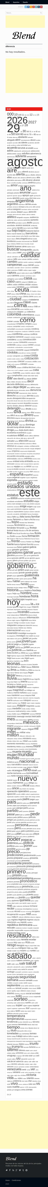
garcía (37, 552)
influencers (22, 618)
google (26, 570)
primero (16, 871)
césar (12, 291)
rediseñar (34, 914)
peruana (23, 828)
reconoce (35, 909)
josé (18, 641)
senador (35, 980)
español (28, 474)
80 (35, 134)
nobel (39, 770)
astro (8, 212)
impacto (35, 607)
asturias (13, 212)
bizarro (9, 239)
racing (9, 903)
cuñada (25, 375)
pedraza (10, 817)
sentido (21, 983)
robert (9, 948)
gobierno (20, 565)
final (9, 533)
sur (28, 1008)
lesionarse (24, 664)
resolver (24, 928)
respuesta (27, 930)
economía (11, 433)
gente (21, 558)
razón (24, 903)
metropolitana (11, 723)
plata (27, 834)
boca (18, 238)
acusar (36, 148)
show (30, 988)
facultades (35, 514)
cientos (20, 296)
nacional (27, 761)
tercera (36, 1022)
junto (9, 650)
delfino (33, 387)
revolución (10, 942)
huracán (27, 604)
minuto (9, 741)
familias (10, 520)
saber (34, 958)
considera (11, 339)
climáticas (30, 306)
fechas (38, 519)
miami (10, 726)
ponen (21, 846)
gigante (37, 558)
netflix (9, 771)
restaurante (34, 930)
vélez (35, 1064)
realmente (19, 906)
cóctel (31, 309)
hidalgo (21, 587)
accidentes (31, 143)
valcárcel (11, 1061)
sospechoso (31, 1000)
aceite (9, 145)
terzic (30, 1024)
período (18, 822)
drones (16, 430)
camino (20, 262)
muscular (37, 758)
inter (25, 628)
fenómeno (19, 525)
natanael (25, 765)
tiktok (35, 1028)
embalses (27, 446)
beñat (22, 236)
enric (38, 458)
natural (31, 764)
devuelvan (10, 412)
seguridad (27, 977)
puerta (24, 895)
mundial (25, 754)
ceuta (22, 289)
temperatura (16, 1016)
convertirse (11, 350)
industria (24, 615)
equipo (17, 466)
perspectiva (10, 828)
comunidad (11, 329)
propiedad (14, 884)
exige (23, 506)
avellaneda (34, 225)
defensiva (27, 384)
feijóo (15, 522)
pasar (11, 814)
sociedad (36, 993)
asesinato (24, 209)
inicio (34, 620)
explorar (32, 509)
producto (10, 882)
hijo (30, 587)
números (18, 782)
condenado (10, 331)
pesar (34, 828)
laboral (36, 653)
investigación (31, 633)
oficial (25, 785)
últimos (22, 1050)
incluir (8, 615)
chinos (28, 294)
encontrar (23, 453)
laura (13, 658)
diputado (36, 415)
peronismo (30, 822)
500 (17, 134)
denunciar (13, 392)
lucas (29, 682)
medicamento (11, 711)
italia (8, 638)
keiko (9, 653)
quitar (36, 900)
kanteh (24, 650)
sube (14, 1003)
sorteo (20, 999)
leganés (32, 658)
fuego (37, 541)
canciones (28, 267)
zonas (29, 1089)
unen (31, 1050)
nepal (35, 767)
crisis (11, 366)
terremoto (22, 1024)
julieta (32, 647)
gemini (29, 555)
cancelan (17, 267)
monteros (34, 744)
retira (34, 937)
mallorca (10, 693)
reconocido (10, 911)
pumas (10, 897)
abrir (18, 139)
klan (27, 653)
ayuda (20, 228)
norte (13, 776)
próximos (27, 889)
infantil (35, 615)
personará (33, 825)
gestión (32, 558)
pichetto (36, 831)
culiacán (32, 373)
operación (12, 791)
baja (36, 228)
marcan (20, 698)
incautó (15, 612)
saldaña (36, 960)
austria (24, 223)
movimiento (33, 749)
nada (37, 762)
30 (24, 131)
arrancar (15, 207)
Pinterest (41, 7)
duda (21, 430)
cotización (31, 358)
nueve (9, 780)
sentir (25, 983)
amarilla (13, 183)
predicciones (15, 855)
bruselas (27, 244)
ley (8, 667)
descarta (20, 401)
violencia (17, 1081)
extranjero (23, 514)
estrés (38, 498)
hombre (26, 593)
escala (9, 469)
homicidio (16, 597)
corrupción (16, 356)
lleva (18, 675)
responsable (19, 930)
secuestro (19, 974)
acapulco (9, 143)
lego (22, 661)
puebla (25, 892)
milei (11, 731)
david (21, 378)
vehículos (20, 1064)
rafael (13, 903)
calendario (15, 256)
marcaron (25, 698)
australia (11, 223)
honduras (24, 596)
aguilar (28, 168)
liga (8, 670)
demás (16, 390)
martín (9, 703)
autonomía (36, 223)
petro (23, 831)
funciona (36, 544)
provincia (27, 886)
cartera (20, 279)
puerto (29, 894)
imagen (29, 607)
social (28, 993)
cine (40, 296)
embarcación (34, 446)
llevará (26, 676)
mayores (30, 706)
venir (24, 1069)
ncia (8, 767)
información (33, 617)
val (33, 1059)
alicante (14, 177)
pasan (31, 811)
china (22, 293)
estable (35, 480)
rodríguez (22, 948)
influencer (15, 618)
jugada (25, 644)
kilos (23, 653)
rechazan (26, 906)
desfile (9, 403)
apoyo (25, 195)
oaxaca (26, 783)
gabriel (26, 547)
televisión (16, 1013)
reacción (33, 903)
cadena (14, 252)
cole (25, 312)
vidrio (24, 1078)
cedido (15, 285)
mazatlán (37, 706)
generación (35, 555)
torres (9, 1036)
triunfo (34, 1043)
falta (22, 516)
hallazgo (27, 581)
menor (38, 714)
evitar (32, 504)
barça (23, 233)
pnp (21, 836)
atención (32, 212)
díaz (32, 412)
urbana (32, 1053)
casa (28, 278)
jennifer (34, 638)
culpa (38, 373)
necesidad (13, 767)
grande (22, 573)
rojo (36, 948)
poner (28, 845)
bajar (9, 231)
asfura (29, 209)
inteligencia (21, 625)
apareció (9, 195)
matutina (37, 703)
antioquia (10, 193)
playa (36, 833)
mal (25, 690)
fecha (32, 519)
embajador (20, 446)
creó (12, 364)
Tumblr (39, 7)
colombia (14, 314)
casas (35, 279)
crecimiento (28, 361)
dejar (16, 387)
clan (11, 303)
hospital (28, 599)
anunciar (25, 192)
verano (16, 1072)
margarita (37, 698)
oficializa (32, 786)
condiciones (17, 331)
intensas (35, 625)
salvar (23, 967)
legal (27, 658)
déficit (10, 387)
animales (9, 190)
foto (17, 539)
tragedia (35, 1036)
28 (26, 125)
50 (13, 134)
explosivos (10, 511)
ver (33, 1069)
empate (32, 448)
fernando (20, 528)
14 (35, 115)
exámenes (10, 506)
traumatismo (29, 1041)
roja (28, 948)
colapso (19, 312)
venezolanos (34, 1067)
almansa (23, 177)
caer (19, 252)
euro (13, 504)
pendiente (20, 820)
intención (29, 625)
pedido (27, 815)
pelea (20, 817)
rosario (23, 951)
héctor (14, 584)
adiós (10, 150)
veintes (27, 1064)
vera (37, 1069)
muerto (27, 751)
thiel (36, 1024)
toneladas (13, 1033)
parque (19, 808)
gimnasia (21, 560)
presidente (14, 863)
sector (14, 974)
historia (12, 590)
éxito (8, 509)
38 (34, 131)
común (23, 326)
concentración (19, 329)
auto (29, 222)
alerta (20, 174)
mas (19, 703)
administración (26, 151)
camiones (31, 262)
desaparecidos (19, 398)
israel (37, 636)
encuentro (11, 456)
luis (15, 684)
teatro (33, 1011)
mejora (19, 714)
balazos (29, 231)
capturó (18, 273)
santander (30, 969)
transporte (19, 1041)
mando (29, 693)
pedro (15, 817)
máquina (28, 695)
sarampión (18, 972)
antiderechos (36, 190)
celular (28, 284)
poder (14, 839)
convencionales (28, 347)
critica (9, 370)
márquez (27, 700)
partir (21, 811)
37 (32, 131)
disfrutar (22, 421)
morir (37, 746)
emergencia (16, 448)
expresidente (18, 512)
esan (33, 466)
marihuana (16, 700)
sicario (34, 988)
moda (29, 741)
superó (9, 1008)
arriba (27, 207)
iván (16, 638)
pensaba (27, 820)
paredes (9, 808)
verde (22, 1072)
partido (12, 811)
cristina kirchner (29, 367)
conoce (20, 336)
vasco (9, 1064)
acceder (15, 143)
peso (9, 831)
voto (30, 1084)
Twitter (26, 7)
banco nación (11, 234)
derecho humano (21, 396)
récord (17, 911)
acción (37, 143)
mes (11, 719)
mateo (33, 703)
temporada (28, 1019)
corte (22, 356)
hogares (9, 593)
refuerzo (32, 917)
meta (16, 720)
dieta (8, 415)
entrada (29, 461)
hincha (36, 587)
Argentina (16, 2)
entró (22, 464)
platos (31, 834)
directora (11, 418)
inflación (9, 618)
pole (34, 840)
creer (9, 364)
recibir (10, 908)
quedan (28, 898)
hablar (16, 581)
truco (9, 1047)
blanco (14, 239)
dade (32, 375)
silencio (23, 991)
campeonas (14, 264)
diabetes (24, 412)
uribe (37, 1053)
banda (19, 234)
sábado (19, 956)
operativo (23, 791)
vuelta (15, 1086)
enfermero (21, 458)
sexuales (25, 988)
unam (27, 1050)
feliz (26, 522)
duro (31, 430)
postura (23, 849)
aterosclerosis (17, 214)
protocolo (18, 887)
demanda (10, 390)
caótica (25, 270)
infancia (30, 615)
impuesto (30, 609)
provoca (9, 889)
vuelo (9, 1087)
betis (30, 236)
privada (24, 876)
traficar (25, 1036)
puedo (14, 895)
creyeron (17, 364)
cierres (36, 296)
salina (17, 964)
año (25, 188)
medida (33, 711)
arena (38, 198)
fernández (11, 528)
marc (15, 698)
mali (33, 690)
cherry (13, 294)
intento (20, 628)
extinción (37, 511)
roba (38, 945)
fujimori (23, 544)
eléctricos (29, 443)
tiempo (13, 1027)
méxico (30, 722)
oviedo (38, 796)
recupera (36, 911)
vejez (31, 1064)
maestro (29, 687)
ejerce (25, 438)
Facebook (28, 7)
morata (23, 746)
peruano (29, 828)
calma (19, 259)
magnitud (18, 689)
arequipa (11, 201)
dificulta (17, 415)
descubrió (35, 401)
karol (35, 650)
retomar (13, 940)
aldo (14, 175)
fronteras (23, 541)
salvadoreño (17, 967)
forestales (18, 536)
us (23, 1056)
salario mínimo (23, 960)
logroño (37, 679)
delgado (38, 387)
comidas (16, 321)
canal (31, 265)
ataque (20, 212)
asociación (35, 209)
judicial (10, 644)
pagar (32, 799)
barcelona (31, 233)
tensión (25, 1022)
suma (9, 1006)
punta (16, 898)
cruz (12, 370)
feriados (31, 525)
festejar (27, 528)
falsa (17, 517)
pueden (9, 895)
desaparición (30, 398)
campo (25, 265)
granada (9, 573)
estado (25, 483)
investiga (22, 633)
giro (30, 560)
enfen (32, 456)
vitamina (34, 1081)
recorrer (23, 911)
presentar (18, 861)
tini (38, 1028)
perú (18, 828)
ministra (34, 738)
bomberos (11, 241)
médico (28, 711)
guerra (10, 578)
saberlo (38, 958)
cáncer (22, 267)
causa (30, 282)
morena (29, 746)
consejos (38, 337)
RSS (31, 7)
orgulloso (17, 796)
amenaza (25, 183)
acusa (21, 147)
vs (38, 1083)
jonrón (14, 642)
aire (12, 170)
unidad (9, 1053)
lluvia (12, 678)
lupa (23, 684)
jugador (31, 644)
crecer (21, 361)
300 (27, 132)
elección (24, 440)
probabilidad (14, 878)
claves (34, 303)
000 (10, 114)
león (26, 660)
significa (13, 991)
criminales (31, 364)
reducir (15, 917)
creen (39, 361)
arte (34, 207)
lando (22, 655)
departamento (23, 393)
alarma (19, 172)
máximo (14, 706)
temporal (34, 1019)
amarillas (19, 183)
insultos (28, 623)
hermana (31, 584)
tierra (26, 1028)
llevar (22, 676)
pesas (38, 828)
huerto (23, 604)
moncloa (27, 744)
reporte (23, 922)
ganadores (15, 552)
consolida (19, 340)
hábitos (9, 581)
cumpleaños (17, 375)
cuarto (30, 370)
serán (22, 986)
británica (13, 244)
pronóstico (28, 881)
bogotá (24, 238)
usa (26, 1056)
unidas (13, 1053)
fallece (9, 517)
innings (16, 623)
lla (39, 670)
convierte (19, 350)
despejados (34, 403)
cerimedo (34, 287)
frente (15, 541)
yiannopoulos (33, 1087)
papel (18, 805)
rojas (32, 948)
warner (22, 1087)
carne (9, 276)
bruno (22, 244)
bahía (29, 228)
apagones (34, 193)
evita (28, 504)
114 (28, 115)
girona (34, 560)
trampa (9, 1039)
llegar (11, 675)
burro (33, 246)
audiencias (10, 220)
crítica (38, 367)
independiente (15, 615)
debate (29, 379)
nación (16, 762)
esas (36, 466)
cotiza (22, 359)
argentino (12, 204)
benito (26, 236)
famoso (17, 519)
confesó (9, 334)
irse (27, 636)
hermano (10, 587)
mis (17, 741)
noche (10, 773)
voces (20, 1084)
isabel (31, 636)
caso (11, 281)
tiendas (22, 1028)
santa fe (24, 969)
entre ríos (36, 461)
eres (21, 466)
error (28, 466)
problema (27, 878)
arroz (30, 207)
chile (17, 294)
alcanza (31, 172)
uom (28, 1053)
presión (27, 863)
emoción (27, 448)
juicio (17, 647)
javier (25, 638)
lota (19, 682)
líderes (35, 667)
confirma (17, 334)
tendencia (12, 1021)
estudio (29, 501)
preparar (18, 858)
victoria (31, 1075)
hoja (14, 593)
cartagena (10, 279)
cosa (27, 355)
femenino (31, 522)
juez (20, 644)
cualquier (21, 370)
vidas (15, 1078)
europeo (19, 504)
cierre (30, 296)
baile (32, 228)
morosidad (10, 749)
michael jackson (18, 726)
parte (25, 808)
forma (24, 536)
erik (25, 466)
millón (13, 734)
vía (36, 1072)
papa (14, 805)
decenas (24, 382)
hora (34, 596)
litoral (36, 670)
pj (15, 834)
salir (22, 963)
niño (27, 769)
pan (28, 803)
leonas (13, 663)
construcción (29, 339)
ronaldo (14, 951)
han (31, 581)
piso (9, 834)
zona (23, 1090)
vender (27, 1067)
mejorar (25, 713)
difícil (12, 415)
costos (18, 359)
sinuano (33, 991)
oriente (22, 796)
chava (39, 291)
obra (35, 783)
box (31, 241)
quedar (35, 897)
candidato (35, 268)
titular (8, 1031)
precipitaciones (25, 853)
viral (23, 1081)
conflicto (33, 334)
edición (26, 435)
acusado (29, 148)
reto (8, 940)
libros (19, 667)
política (11, 846)
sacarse (13, 960)
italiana (12, 638)
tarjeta (22, 1011)
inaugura (9, 612)
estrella (27, 498)
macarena (30, 684)
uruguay (11, 1055)
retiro (37, 937)
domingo (30, 424)
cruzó (16, 370)
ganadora (24, 550)
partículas (31, 808)
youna (9, 1090)
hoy (13, 602)
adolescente (35, 151)
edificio (31, 435)
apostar (15, 195)
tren (39, 1041)
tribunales (15, 1044)
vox (34, 1084)
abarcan (15, 137)
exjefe (12, 509)
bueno (10, 246)
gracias (36, 570)
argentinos (22, 204)
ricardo (32, 942)
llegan (30, 672)
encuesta (20, 456)
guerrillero (16, 578)
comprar (34, 324)
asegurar (17, 209)
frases (37, 539)
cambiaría (35, 259)
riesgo (11, 945)
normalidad (32, 773)
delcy (28, 387)
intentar (16, 628)
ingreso (18, 620)
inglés (13, 620)
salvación (10, 967)
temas (21, 1013)
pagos (37, 799)
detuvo (23, 409)
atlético (11, 217)
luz (26, 684)
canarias (36, 265)
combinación (16, 317)
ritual (31, 945)
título (13, 1030)
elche (16, 441)
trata (23, 1041)
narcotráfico (16, 765)
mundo (13, 758)
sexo (13, 988)
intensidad (10, 628)
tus (37, 1047)
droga (10, 429)
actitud (18, 145)
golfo (16, 570)
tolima (26, 1031)
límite (18, 670)
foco (8, 536)
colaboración (11, 312)
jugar (11, 647)
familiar (35, 516)
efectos (18, 438)
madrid (21, 687)
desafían (36, 396)
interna (29, 628)
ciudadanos (33, 299)
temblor (25, 1013)
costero (9, 359)
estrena (33, 498)
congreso (11, 337)
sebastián (36, 972)
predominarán (30, 855)
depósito (34, 393)
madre (11, 687)
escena (28, 469)
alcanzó (37, 172)
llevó (30, 676)
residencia (18, 928)
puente (19, 895)
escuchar (26, 471)
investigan (20, 636)
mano (9, 695)
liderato (29, 667)
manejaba (34, 693)
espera (9, 477)
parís (14, 808)
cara (22, 273)
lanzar (39, 656)
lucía (35, 682)
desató (15, 401)
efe (15, 438)
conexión (37, 331)
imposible (24, 609)
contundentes (19, 347)
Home (8, 1180)
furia (15, 547)
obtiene (9, 786)
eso (8, 475)
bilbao (37, 236)
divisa (29, 420)
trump (16, 1046)
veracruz (9, 1072)
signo (18, 991)
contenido (11, 345)
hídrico (25, 587)
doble (35, 421)
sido (39, 988)
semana (12, 980)
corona (28, 353)
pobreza (25, 836)
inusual (28, 630)
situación (22, 993)
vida (10, 1078)
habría (22, 581)
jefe (30, 638)
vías (18, 1075)
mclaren (9, 709)
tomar (30, 1031)
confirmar (26, 334)
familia (28, 517)
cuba (36, 369)
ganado (9, 550)
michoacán (32, 726)
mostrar (16, 749)
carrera (15, 275)
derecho (11, 395)
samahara (28, 967)
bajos (22, 230)
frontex (28, 542)
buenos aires (21, 246)
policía (20, 843)
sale (9, 964)
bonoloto (18, 241)
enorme (34, 458)
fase (26, 519)
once (15, 788)
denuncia (35, 389)
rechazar (33, 906)
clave (27, 302)
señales (10, 983)
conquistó (27, 337)
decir (30, 381)
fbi (29, 519)
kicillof (15, 653)
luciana (10, 684)
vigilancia (9, 1081)
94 (7, 137)
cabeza (9, 252)
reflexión (21, 917)
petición (18, 831)
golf (13, 570)
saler (13, 964)
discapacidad (25, 418)
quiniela (24, 900)
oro (30, 797)
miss (20, 741)
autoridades (11, 225)
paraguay (23, 805)
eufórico (9, 504)
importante (10, 609)
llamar (12, 673)
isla (34, 636)
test (33, 1024)
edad (21, 435)
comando (37, 315)
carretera (22, 276)
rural (37, 951)
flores (32, 533)
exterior (31, 511)
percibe (37, 820)
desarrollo (10, 401)
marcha (31, 698)
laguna (19, 655)
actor (29, 145)
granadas (15, 573)
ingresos (24, 620)
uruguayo (19, 1056)
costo (13, 359)
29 (13, 128)
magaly (9, 690)
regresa (22, 919)
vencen (10, 1067)
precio (13, 851)
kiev (19, 653)
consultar (15, 342)
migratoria (24, 729)
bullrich (29, 246)
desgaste (14, 403)
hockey (36, 590)
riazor (23, 942)
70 (30, 134)
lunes (18, 684)
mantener (15, 695)
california (9, 259)
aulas (15, 220)
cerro (8, 291)
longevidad (10, 682)
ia (32, 604)
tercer (30, 1022)
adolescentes (11, 154)
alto (23, 180)
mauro (9, 706)
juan (33, 641)
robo (12, 948)
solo (19, 996)
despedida (27, 403)
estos (14, 498)
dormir (33, 427)
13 (33, 115)
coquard (27, 350)
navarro (35, 764)
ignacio (15, 607)
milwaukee (10, 738)
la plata (31, 653)
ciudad (15, 299)
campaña (37, 262)
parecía (34, 805)
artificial (10, 209)
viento (30, 1078)
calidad (30, 255)
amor (14, 185)
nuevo (15, 780)
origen (26, 796)
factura (30, 514)
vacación (24, 1059)
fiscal (18, 533)
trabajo (19, 1036)
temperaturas (15, 1018)
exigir (34, 506)
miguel (31, 729)
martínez (14, 703)
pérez (13, 822)
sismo (10, 993)
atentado (9, 214)
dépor (29, 393)
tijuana (31, 1028)
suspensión (33, 1008)
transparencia (11, 1041)
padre (26, 799)
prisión (17, 875)
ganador (15, 550)
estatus (13, 495)
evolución (37, 504)
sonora (31, 996)
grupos (15, 575)
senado (29, 980)
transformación (16, 1039)
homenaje (10, 597)
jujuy (22, 647)
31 (30, 132)
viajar (38, 1072)
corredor (9, 356)
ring (26, 945)
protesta (11, 887)
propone (25, 884)
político (17, 846)
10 (16, 114)
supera (29, 1006)
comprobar (16, 326)
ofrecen (9, 789)
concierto (27, 329)
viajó (15, 1075)
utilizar (14, 1059)
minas (15, 738)
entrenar (17, 464)
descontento (27, 401)
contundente (10, 347)
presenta (34, 858)
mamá (16, 693)
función (30, 544)
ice (37, 604)
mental (28, 716)
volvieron (25, 1084)
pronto (9, 884)
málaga (29, 690)
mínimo (20, 738)
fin (25, 530)
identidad (9, 607)
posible (11, 848)
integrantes (12, 625)
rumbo (33, 950)
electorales (10, 443)
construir (9, 342)
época (9, 466)
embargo (9, 448)
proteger (37, 884)
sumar (13, 1005)
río (29, 945)
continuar (19, 345)
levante (35, 664)
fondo (12, 536)
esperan (16, 477)
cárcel (27, 273)
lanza (33, 655)
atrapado (20, 217)
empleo (9, 451)
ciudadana (25, 300)
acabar (38, 140)
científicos (15, 296)
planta (23, 834)
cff (30, 291)
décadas (18, 382)
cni (39, 306)
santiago (11, 972)
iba (34, 604)
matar (23, 703)
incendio (23, 612)
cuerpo (22, 373)
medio (14, 714)
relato (18, 922)
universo (19, 1053)
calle (15, 259)
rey (15, 942)
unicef (35, 1050)
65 (28, 134)
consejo (32, 337)
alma (18, 177)
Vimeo (36, 7)
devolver (34, 409)
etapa (36, 501)
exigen (30, 506)
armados (9, 207)
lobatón (19, 679)
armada (34, 204)
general (9, 558)
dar (10, 378)
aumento (34, 220)
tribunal (9, 1044)
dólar (13, 423)
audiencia (34, 217)
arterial (38, 207)
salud (31, 963)
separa (30, 983)
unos (25, 1053)
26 (20, 125)
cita (8, 300)
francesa (27, 539)
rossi (28, 951)
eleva (34, 443)
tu (21, 1046)
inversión (12, 633)
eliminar (10, 446)
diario (28, 412)
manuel (22, 695)
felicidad (22, 522)
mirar (14, 741)
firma (14, 533)
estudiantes (19, 501)
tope (20, 1033)
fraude (9, 541)
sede (25, 974)
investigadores (11, 636)
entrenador (11, 464)
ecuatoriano (12, 435)
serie (26, 986)
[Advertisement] (25, 21)
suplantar (14, 1008)
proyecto (34, 889)
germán (27, 558)
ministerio (27, 738)
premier (38, 855)
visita (26, 1081)
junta (38, 647)
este (29, 492)
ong (20, 789)
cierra (25, 296)
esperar (22, 477)
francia (33, 539)
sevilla (9, 988)
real (9, 905)
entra (22, 461)
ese (31, 471)
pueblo (32, 891)
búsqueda (26, 249)
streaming (10, 1003)
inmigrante (10, 623)
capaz (30, 270)
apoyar (20, 195)
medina (9, 714)
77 (32, 134)
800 (37, 134)
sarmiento (25, 972)
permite (23, 822)
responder (10, 930)
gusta (25, 578)
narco (9, 765)
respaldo (30, 928)
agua (24, 168)
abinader (30, 137)
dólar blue (22, 425)
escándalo (15, 469)
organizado (10, 796)
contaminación (32, 342)
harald (35, 581)
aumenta (20, 220)
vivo (14, 1083)
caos (20, 270)
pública (20, 892)
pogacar (26, 840)
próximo (21, 889)
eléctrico (23, 443)
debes (9, 382)
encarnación (10, 453)
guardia (20, 576)
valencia (19, 1061)
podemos (31, 836)
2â (21, 131)
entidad (16, 461)
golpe (21, 569)
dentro (28, 390)
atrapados (26, 217)
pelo (15, 820)
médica (33, 709)
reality (14, 906)
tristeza (27, 1044)
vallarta (26, 1061)
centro (14, 287)
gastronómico (19, 555)
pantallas (9, 805)
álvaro (9, 183)
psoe (16, 892)
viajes (12, 1075)
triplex (21, 1044)
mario (21, 700)
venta (28, 1069)
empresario (31, 451)
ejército (30, 438)
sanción (9, 969)
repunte (35, 925)
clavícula (10, 306)
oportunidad (33, 791)
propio (20, 884)
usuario (9, 1059)
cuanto (26, 370)
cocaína (15, 309)
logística (27, 679)
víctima (23, 1075)
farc (22, 519)
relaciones (11, 922)
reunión (18, 940)
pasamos (26, 811)
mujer (12, 755)
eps (12, 466)
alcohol (9, 175)
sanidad (14, 969)
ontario (24, 789)
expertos (25, 509)
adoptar (19, 153)
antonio (16, 193)
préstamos (36, 863)
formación (33, 535)
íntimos (23, 630)
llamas (17, 673)
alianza (38, 175)
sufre (32, 1003)
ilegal (21, 607)
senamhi (15, 983)
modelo (34, 741)
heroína (16, 587)
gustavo (29, 578)
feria (27, 525)
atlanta (33, 214)
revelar (32, 939)
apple (31, 196)
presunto (21, 866)
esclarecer (34, 469)
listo (33, 670)
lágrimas (13, 655)
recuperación (12, 914)
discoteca (32, 418)
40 (36, 132)
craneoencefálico (12, 361)
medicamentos (21, 711)
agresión (17, 168)
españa (17, 474)
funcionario (10, 547)
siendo (9, 991)
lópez (16, 682)
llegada (25, 673)
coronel (33, 353)
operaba (31, 789)
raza (20, 903)
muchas (9, 752)
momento (11, 744)
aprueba (9, 198)
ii (18, 607)
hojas (18, 593)
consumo (23, 342)
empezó (38, 449)
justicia (17, 650)
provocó (14, 889)
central (9, 287)
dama (36, 375)
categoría (24, 282)
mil (36, 728)
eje (22, 438)
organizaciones (34, 794)
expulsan (26, 511)
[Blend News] (24, 35)
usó (37, 1056)
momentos (20, 744)
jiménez (9, 642)
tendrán (20, 1022)
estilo (8, 498)
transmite (31, 1039)
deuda (28, 409)
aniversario (16, 190)
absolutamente (25, 140)
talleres (13, 1011)
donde (28, 427)
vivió (8, 1084)
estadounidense (11, 490)
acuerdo (12, 147)
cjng (8, 303)
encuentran (36, 453)
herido (25, 584)
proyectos (10, 892)
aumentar (26, 220)
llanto (21, 673)
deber (34, 379)
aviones (9, 228)
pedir (35, 813)
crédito (34, 361)
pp (28, 848)
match (28, 703)
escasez (22, 469)
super (19, 1005)
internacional (14, 630)
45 (7, 134)
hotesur (35, 599)
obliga (31, 783)
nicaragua (17, 770)
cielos (39, 294)
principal (35, 873)
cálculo (9, 256)
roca (16, 948)
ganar (28, 552)
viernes (37, 1078)
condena (35, 329)
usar (30, 1056)
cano (8, 270)
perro (35, 822)
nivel (34, 770)
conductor (25, 331)
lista (30, 670)
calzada (24, 259)
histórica (21, 590)
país (11, 802)
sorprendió (10, 1000)
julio (35, 647)
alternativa (10, 180)
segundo (13, 977)
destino (9, 406)
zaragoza (17, 1090)
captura (11, 272)
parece (29, 805)
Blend (7, 2)
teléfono (10, 1013)
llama (8, 673)
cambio (12, 261)
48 (10, 134)
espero (28, 477)
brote (18, 244)
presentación (11, 861)
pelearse (25, 817)
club (36, 306)
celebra (21, 284)
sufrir (36, 1003)
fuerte (10, 544)
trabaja (14, 1036)
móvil (26, 749)
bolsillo (35, 239)
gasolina (11, 555)
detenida (34, 406)
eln (16, 446)
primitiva (28, 873)
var (37, 1061)
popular (35, 846)
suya (38, 1008)
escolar (9, 472)
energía (27, 456)
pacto (19, 799)
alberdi (25, 172)
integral (33, 623)
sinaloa (28, 991)
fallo (14, 517)
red (28, 914)
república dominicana (19, 924)
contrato (24, 345)
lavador (18, 658)
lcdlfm (22, 658)
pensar (32, 820)
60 (21, 134)
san (35, 966)
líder (23, 667)
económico (21, 433)
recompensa (27, 909)
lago (9, 656)
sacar (8, 960)
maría (9, 700)
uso (34, 1056)
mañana (23, 693)
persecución (10, 825)
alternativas (18, 180)
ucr (39, 1047)
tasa (26, 1011)
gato (25, 555)
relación (37, 920)
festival (10, 530)
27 (23, 126)
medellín (16, 708)
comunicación (29, 326)
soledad (12, 996)
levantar (29, 664)
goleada (9, 570)
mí (39, 723)
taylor (29, 1011)
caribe (31, 273)
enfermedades (12, 459)
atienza (28, 214)
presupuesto (33, 866)
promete (16, 882)
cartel (16, 279)
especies (35, 475)
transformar (24, 1039)
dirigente (17, 418)
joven (26, 641)
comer (10, 321)
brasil (35, 241)
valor (33, 1061)
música (10, 762)
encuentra (30, 453)
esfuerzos (36, 471)
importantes (17, 609)
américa (31, 182)
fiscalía (23, 533)
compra (27, 324)
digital (22, 415)
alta (38, 177)
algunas (27, 175)
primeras (31, 869)
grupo (9, 576)
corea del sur (22, 353)
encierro (17, 453)
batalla (14, 236)
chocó (32, 294)
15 (38, 115)
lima (13, 669)
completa (20, 324)
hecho (9, 584)
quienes (15, 900)
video (20, 1078)
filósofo (21, 530)
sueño (28, 1003)
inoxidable (22, 623)
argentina (24, 200)
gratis (35, 572)
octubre (14, 786)
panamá (34, 802)
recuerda (28, 911)
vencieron (21, 1067)
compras (9, 326)
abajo (10, 137)
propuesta (31, 884)
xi (25, 1087)
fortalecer (13, 539)
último (12, 1049)
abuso (33, 140)
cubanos (9, 373)
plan (18, 833)
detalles (15, 406)
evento (24, 504)
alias (9, 177)
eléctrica (16, 443)
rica (27, 942)
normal (24, 773)
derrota (30, 396)
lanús (27, 656)
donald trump (12, 427)
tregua (35, 1041)
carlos (36, 272)
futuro (19, 547)
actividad (24, 145)
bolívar (30, 239)
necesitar (20, 767)
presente (26, 860)
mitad (25, 741)
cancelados (10, 267)
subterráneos (21, 1003)
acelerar (13, 145)
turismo (32, 1047)
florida (38, 533)
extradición (16, 514)
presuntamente (11, 866)
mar (33, 695)
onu (28, 789)
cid (36, 294)
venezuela (14, 1069)
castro (18, 282)
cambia (29, 259)
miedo (38, 726)
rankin (17, 903)
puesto (36, 895)
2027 (32, 122)
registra (14, 920)
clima (20, 305)
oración (18, 794)
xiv (27, 1087)
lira (27, 670)
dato (15, 379)
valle (30, 1061)
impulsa (35, 609)
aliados (32, 175)
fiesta (16, 530)
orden (23, 794)
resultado (19, 935)
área (34, 198)
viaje (8, 1075)
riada (19, 943)
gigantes (9, 560)
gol (35, 567)
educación (10, 438)
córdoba (12, 352)
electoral (32, 441)
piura (12, 834)
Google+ (33, 7)
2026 (17, 120)
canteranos (14, 270)
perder (9, 822)
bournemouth (26, 241)
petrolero (30, 831)
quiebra (9, 900)
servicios (37, 986)
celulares (34, 285)
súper (25, 1006)
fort (8, 539)
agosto (25, 162)
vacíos (30, 1059)
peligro (10, 820)
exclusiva (16, 506)
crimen (23, 364)
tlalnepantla (20, 1031)
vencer (16, 1067)
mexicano (19, 723)
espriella (12, 480)
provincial (36, 887)
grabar (32, 570)
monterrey (11, 747)
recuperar (22, 914)
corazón (34, 350)
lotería (24, 681)
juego (16, 644)
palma (24, 803)
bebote (18, 236)
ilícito (25, 607)
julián (27, 647)
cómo (27, 319)
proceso (37, 878)
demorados (22, 390)
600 (25, 134)
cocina (26, 309)
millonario (22, 736)
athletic (24, 214)
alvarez (36, 180)
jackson (20, 638)
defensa (19, 384)
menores (11, 716)
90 (40, 134)
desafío (9, 398)
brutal (31, 244)
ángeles (32, 186)
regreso (30, 920)
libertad (14, 667)
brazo (8, 244)
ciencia (9, 296)
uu (18, 1058)
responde (36, 928)
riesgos (20, 945)
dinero (28, 415)
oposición (11, 794)
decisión (11, 384)
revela (24, 939)
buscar (13, 249)
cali (19, 256)
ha (34, 578)
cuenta (16, 372)
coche (22, 309)
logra (32, 679)
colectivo (31, 312)
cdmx (9, 284)
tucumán (26, 1047)
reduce (9, 917)
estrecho (21, 498)
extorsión (10, 514)
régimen (38, 917)
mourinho (21, 749)
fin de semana (32, 530)
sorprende (37, 997)
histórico (28, 590)
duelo (26, 430)
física (28, 533)
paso (17, 814)
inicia (30, 620)
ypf (13, 1090)
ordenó (28, 794)
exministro (18, 509)
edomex (36, 436)
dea (25, 379)
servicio (31, 986)
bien (33, 236)
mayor (21, 705)
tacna (8, 1011)
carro (33, 276)
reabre (29, 903)
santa (19, 969)
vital (30, 1081)
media (23, 709)
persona (21, 825)
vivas (39, 1081)
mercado (36, 716)
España (25, 2)
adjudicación (17, 151)
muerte (16, 751)
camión (25, 262)
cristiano (19, 367)
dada (29, 375)
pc (24, 815)
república (29, 922)
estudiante (10, 501)
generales (15, 558)
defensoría (34, 384)
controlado (37, 345)
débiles (13, 382)
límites (23, 670)
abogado (11, 140)
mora (18, 747)
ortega (33, 796)
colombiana (28, 314)
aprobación (37, 195)
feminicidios (10, 525)
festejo (33, 527)
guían (21, 578)
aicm (32, 168)
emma (22, 448)
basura (9, 236)
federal (9, 522)
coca (8, 309)
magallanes (35, 687)
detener (28, 406)
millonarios (28, 736)
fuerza (17, 544)
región (9, 920)
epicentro (36, 464)
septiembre (13, 985)
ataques (25, 212)
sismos (17, 994)
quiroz (32, 900)
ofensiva (19, 786)
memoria (32, 714)
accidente (22, 142)
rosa (18, 951)
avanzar (26, 225)
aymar (14, 228)
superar (36, 1005)
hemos (18, 584)
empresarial (23, 451)
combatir (9, 317)
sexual (18, 988)
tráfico (30, 1036)
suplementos (21, 1008)
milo (33, 736)
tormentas (25, 1034)
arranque (21, 207)
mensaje (21, 716)
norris (8, 776)
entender (9, 461)
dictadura (37, 412)
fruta (33, 541)
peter (14, 831)
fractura (21, 539)
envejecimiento (28, 464)
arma (28, 204)
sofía (8, 996)
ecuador (29, 433)
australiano (18, 223)
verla (26, 1072)
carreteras (28, 276)
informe (9, 620)
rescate (11, 927)
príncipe (9, 876)
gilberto (15, 560)
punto (22, 897)
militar (22, 732)
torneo (33, 1033)
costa (34, 355)
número (9, 783)
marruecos (35, 700)
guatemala (31, 575)
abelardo (22, 137)
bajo (15, 230)
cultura (9, 375)
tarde (18, 1011)
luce (33, 682)
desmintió (20, 403)
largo (9, 658)
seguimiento (30, 974)
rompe (9, 951)
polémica (12, 843)
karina (30, 650)
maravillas (10, 698)
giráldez (26, 560)
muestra (34, 752)
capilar (34, 270)
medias (28, 709)
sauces (30, 972)
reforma (27, 917)
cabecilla (35, 250)
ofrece (37, 786)
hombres (35, 593)
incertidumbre (34, 612)
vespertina (31, 1072)
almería (29, 178)
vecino (14, 1064)
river (34, 945)
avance (19, 225)
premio (10, 858)
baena (25, 228)
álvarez (29, 180)
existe (38, 506)
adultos (26, 153)
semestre (22, 980)
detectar (21, 406)
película (32, 817)
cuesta (27, 373)
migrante (14, 728)
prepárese (26, 858)
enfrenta (28, 458)
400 (39, 131)
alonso (34, 177)
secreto (9, 974)
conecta (31, 331)
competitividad (11, 324)
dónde (21, 427)
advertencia (35, 153)
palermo (19, 803)
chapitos (34, 291)
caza (35, 282)
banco (36, 231)
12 (31, 114)
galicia (33, 547)
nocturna (17, 773)
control (30, 345)
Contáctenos (16, 1180)
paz (21, 815)
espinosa (34, 477)
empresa (15, 451)
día (17, 411)
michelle (26, 726)
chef (9, 294)
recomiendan (19, 909)
